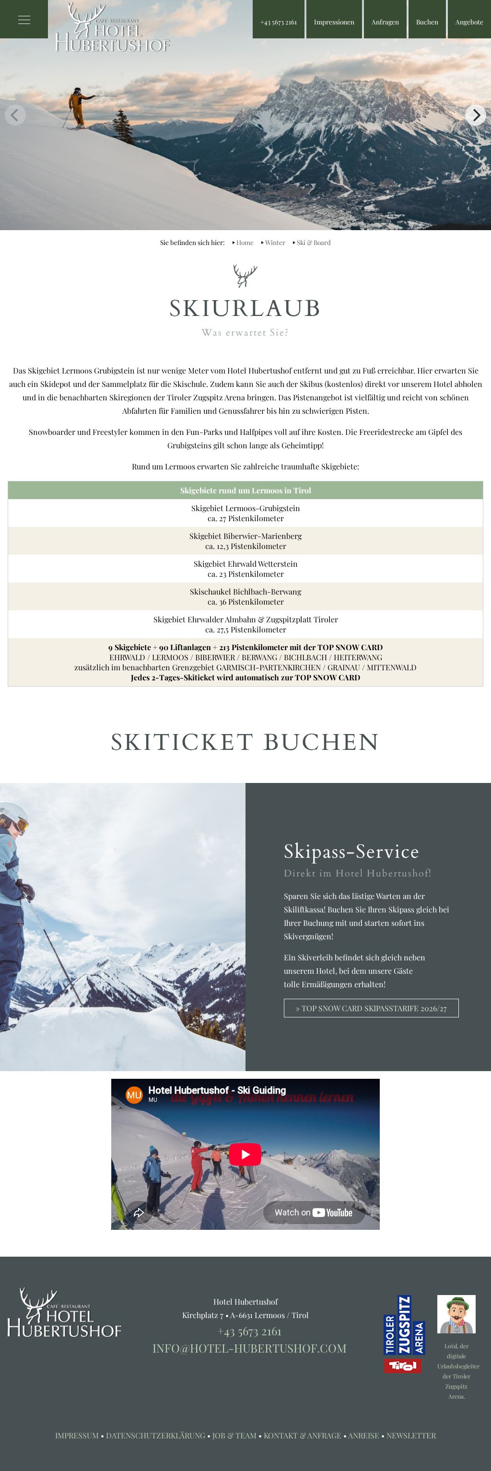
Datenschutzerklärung (155, 1435)
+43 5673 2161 (249, 1330)
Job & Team (234, 1435)
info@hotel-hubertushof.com (249, 1347)
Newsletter (411, 1435)
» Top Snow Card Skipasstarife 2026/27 (371, 1008)
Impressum (77, 1435)
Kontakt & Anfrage (302, 1435)
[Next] (475, 115)
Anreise (363, 1435)
